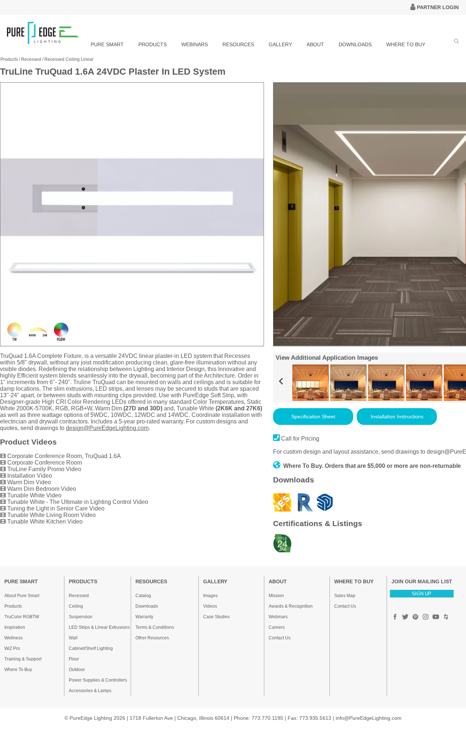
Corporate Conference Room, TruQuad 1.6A (63, 456)
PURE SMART (107, 44)
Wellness (13, 637)
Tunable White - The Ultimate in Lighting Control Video (77, 502)
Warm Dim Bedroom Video (41, 489)
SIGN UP (421, 593)
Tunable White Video (34, 495)
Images (210, 595)
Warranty (144, 616)
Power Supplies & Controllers (98, 680)
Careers (277, 627)
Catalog (143, 595)
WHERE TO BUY (405, 44)
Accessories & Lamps (90, 690)
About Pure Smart (21, 595)
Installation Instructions (397, 416)
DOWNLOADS (355, 44)
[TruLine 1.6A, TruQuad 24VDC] (132, 344)
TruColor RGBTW (21, 616)
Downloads (146, 606)
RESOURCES (238, 44)
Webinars (278, 616)
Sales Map (344, 595)
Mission (276, 595)
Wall (73, 637)
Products (9, 59)
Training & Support (23, 659)
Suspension (80, 616)
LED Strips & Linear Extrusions (99, 627)
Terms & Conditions (154, 627)
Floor (74, 659)
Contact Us (280, 637)
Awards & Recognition (291, 606)
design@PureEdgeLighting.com (107, 428)
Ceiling (76, 606)
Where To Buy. (303, 466)
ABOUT (315, 44)
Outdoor (77, 669)
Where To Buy (18, 669)
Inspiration (14, 627)
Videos (210, 606)
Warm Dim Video (28, 482)
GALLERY (280, 44)
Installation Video (29, 476)
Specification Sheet (313, 416)
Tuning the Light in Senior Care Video (55, 508)
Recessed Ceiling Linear (69, 59)
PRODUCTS (152, 44)
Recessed (31, 59)
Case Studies (216, 616)
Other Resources (152, 637)
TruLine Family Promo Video (43, 469)
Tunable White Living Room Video (51, 515)
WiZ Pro (12, 648)
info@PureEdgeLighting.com (369, 718)
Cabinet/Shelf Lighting (91, 648)
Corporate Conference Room (44, 462)
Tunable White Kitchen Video (44, 521)
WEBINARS (194, 44)
